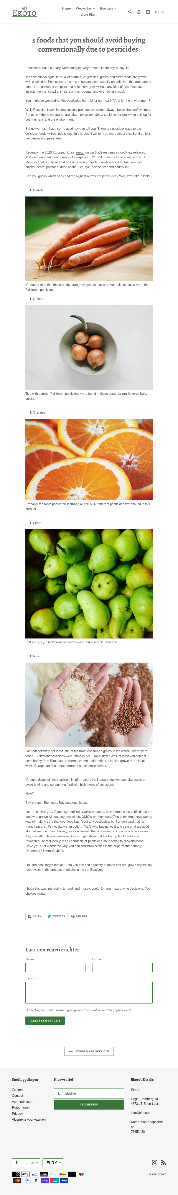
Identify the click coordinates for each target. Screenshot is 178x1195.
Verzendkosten (22, 1101)
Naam (29, 959)
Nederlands (25, 1163)
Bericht (30, 978)
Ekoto (68, 865)
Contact (17, 1095)
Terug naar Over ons (92, 1051)
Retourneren (21, 1107)
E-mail (96, 959)
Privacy (17, 1113)
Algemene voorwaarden (29, 1119)
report (80, 152)
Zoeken (17, 1090)
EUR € (52, 1163)
